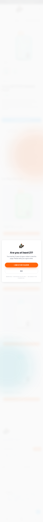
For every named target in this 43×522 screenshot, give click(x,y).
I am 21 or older (21, 265)
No (21, 271)
